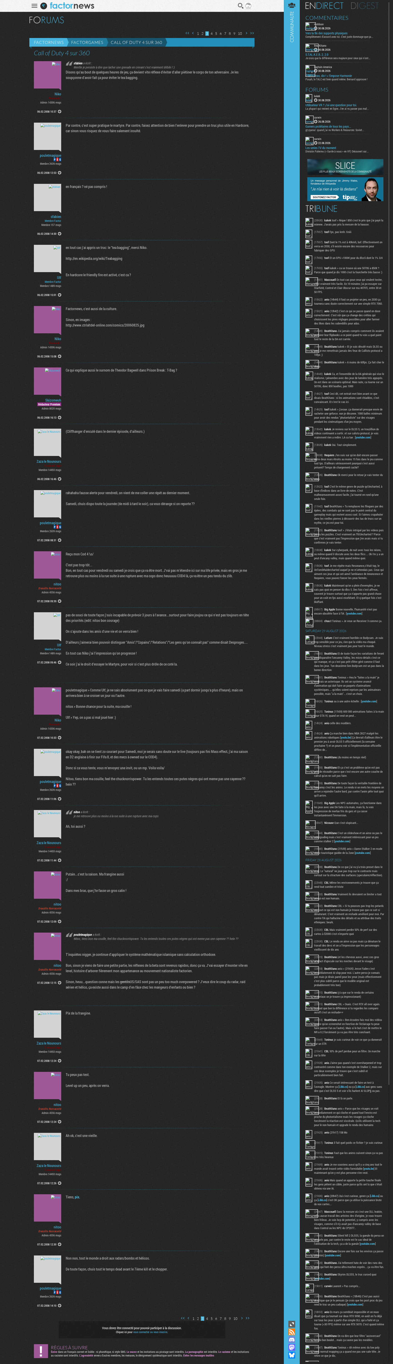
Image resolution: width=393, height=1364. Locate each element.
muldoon (319, 24)
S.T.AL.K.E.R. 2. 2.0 (316, 54)
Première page (187, 33)
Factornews (49, 42)
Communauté (292, 659)
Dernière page (251, 33)
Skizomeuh (53, 400)
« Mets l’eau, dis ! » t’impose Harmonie (328, 76)
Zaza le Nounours (49, 461)
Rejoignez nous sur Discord (291, 1339)
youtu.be (346, 737)
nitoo (57, 584)
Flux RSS (291, 1332)
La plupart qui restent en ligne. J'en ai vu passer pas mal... (337, 108)
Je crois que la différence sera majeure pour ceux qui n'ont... (337, 58)
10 (240, 33)
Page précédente (193, 33)
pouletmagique (50, 155)
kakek (317, 96)
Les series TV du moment (320, 148)
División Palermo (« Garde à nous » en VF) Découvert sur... (337, 151)
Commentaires (326, 17)
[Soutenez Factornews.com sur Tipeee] (345, 200)
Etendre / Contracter (291, 1324)
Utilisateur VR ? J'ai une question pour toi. (331, 105)
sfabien (56, 217)
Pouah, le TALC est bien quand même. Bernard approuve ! (336, 79)
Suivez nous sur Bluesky (291, 1355)
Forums (316, 89)
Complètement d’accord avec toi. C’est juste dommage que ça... (339, 36)
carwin (317, 117)
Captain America (323, 67)
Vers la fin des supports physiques (326, 33)
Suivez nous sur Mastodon (291, 1347)
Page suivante (246, 33)
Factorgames (87, 42)
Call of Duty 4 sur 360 (136, 42)
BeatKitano (320, 45)
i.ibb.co (343, 1087)
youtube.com (363, 437)
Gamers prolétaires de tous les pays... (328, 126)
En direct (324, 5)
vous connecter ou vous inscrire (150, 1332)
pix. (77, 1196)
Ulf (59, 278)
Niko (58, 94)
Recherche (240, 6)
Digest (365, 5)
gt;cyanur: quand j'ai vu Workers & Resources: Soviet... (334, 130)
